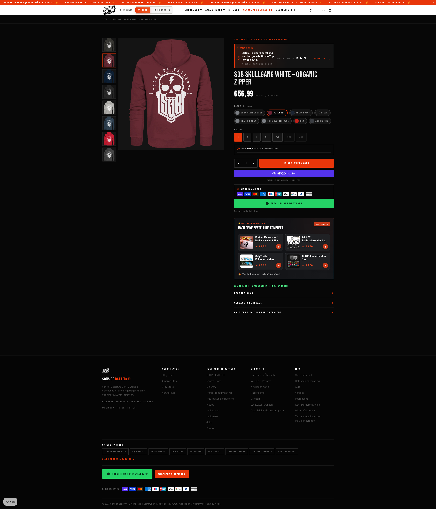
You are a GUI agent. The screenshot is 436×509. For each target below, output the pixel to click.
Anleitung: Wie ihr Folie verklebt (258, 312)
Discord (148, 401)
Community (163, 10)
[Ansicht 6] (109, 123)
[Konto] (323, 10)
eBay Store (168, 374)
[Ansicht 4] (109, 92)
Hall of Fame (257, 392)
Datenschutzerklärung (307, 380)
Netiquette (212, 416)
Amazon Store (170, 380)
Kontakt (210, 428)
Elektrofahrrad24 (115, 451)
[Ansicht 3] (109, 76)
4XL (301, 137)
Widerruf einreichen (171, 474)
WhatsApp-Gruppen (262, 404)
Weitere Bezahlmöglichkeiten (284, 180)
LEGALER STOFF (286, 9)
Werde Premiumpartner (219, 392)
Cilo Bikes (178, 451)
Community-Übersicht (263, 374)
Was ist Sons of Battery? (220, 398)
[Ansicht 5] (109, 107)
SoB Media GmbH (215, 374)
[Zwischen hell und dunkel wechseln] (310, 10)
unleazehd (196, 451)
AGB (297, 386)
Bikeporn (256, 398)
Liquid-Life (138, 451)
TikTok (120, 407)
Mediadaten (212, 410)
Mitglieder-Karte (260, 386)
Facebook (108, 401)
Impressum (301, 398)
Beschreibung (243, 292)
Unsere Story (213, 380)
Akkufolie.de (168, 392)
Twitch (131, 407)
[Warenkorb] (330, 10)
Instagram (122, 401)
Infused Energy (236, 451)
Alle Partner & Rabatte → (118, 459)
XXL (277, 137)
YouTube (136, 401)
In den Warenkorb (296, 163)
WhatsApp (108, 407)
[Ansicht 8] (109, 154)
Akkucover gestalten (257, 9)
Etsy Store (168, 386)
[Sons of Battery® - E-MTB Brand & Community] (109, 10)
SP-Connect (215, 451)
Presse (210, 404)
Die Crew (211, 386)
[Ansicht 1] (109, 45)
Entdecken (192, 9)
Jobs (209, 422)
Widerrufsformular (305, 410)
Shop (145, 10)
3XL (289, 137)
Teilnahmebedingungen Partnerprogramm (308, 418)
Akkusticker (213, 9)
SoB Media (215, 503)
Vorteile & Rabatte (261, 380)
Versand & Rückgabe (248, 302)
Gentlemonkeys (287, 451)
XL (266, 137)
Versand (299, 392)
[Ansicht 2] (109, 60)
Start (105, 19)
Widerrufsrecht (303, 374)
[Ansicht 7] (109, 139)
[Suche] (317, 10)
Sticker (233, 9)
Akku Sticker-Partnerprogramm (268, 410)
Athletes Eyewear (262, 451)
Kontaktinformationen (307, 404)
